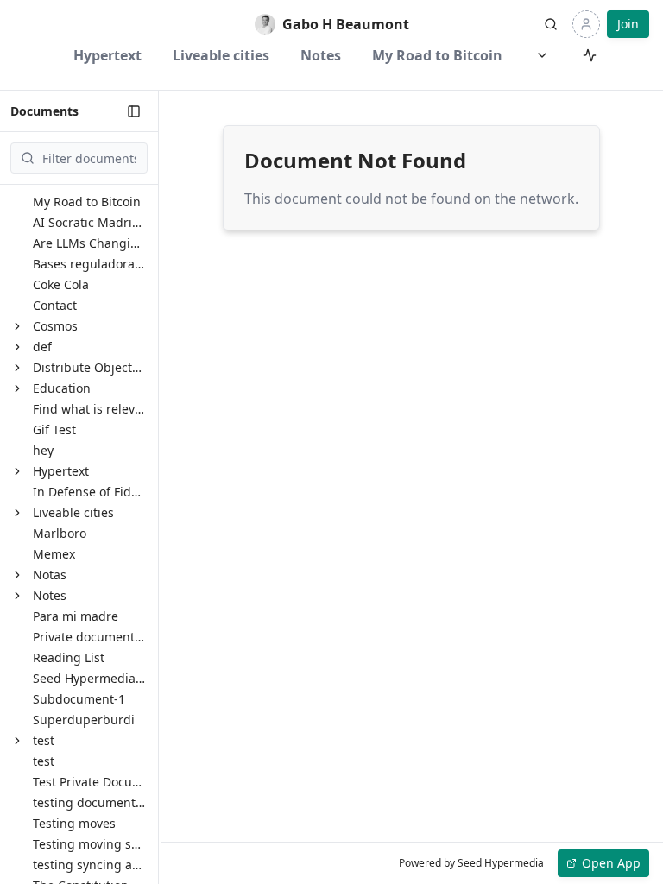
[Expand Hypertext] (17, 471)
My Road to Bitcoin (437, 55)
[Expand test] (17, 740)
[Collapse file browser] (134, 111)
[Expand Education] (17, 388)
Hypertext (107, 55)
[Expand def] (17, 347)
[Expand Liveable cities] (17, 512)
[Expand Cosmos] (17, 326)
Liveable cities (221, 55)
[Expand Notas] (17, 575)
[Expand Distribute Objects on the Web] (17, 367)
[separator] (160, 487)
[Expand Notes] (17, 595)
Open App (611, 863)
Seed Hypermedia (501, 863)
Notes (320, 55)
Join (628, 24)
